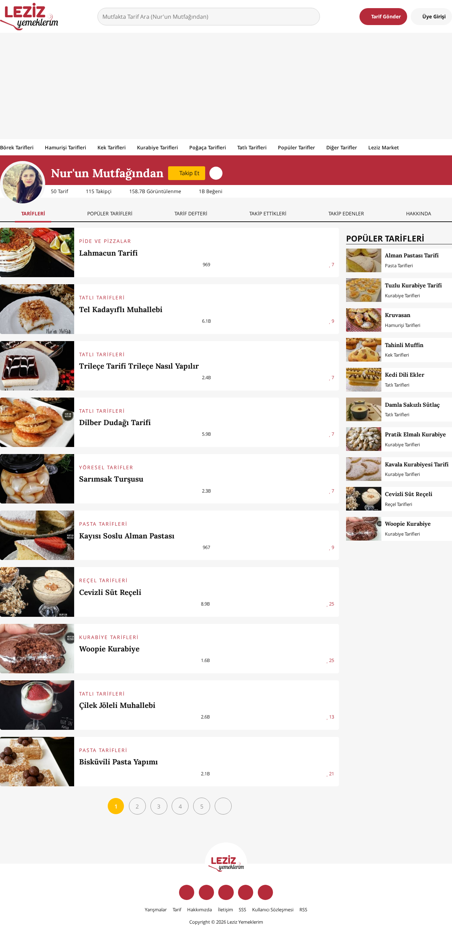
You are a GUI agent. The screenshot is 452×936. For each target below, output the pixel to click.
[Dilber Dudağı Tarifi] (37, 422)
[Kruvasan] (363, 320)
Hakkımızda (199, 909)
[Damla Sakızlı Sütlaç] (363, 409)
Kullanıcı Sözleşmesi (272, 909)
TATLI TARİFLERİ (102, 297)
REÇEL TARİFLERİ (103, 580)
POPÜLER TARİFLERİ (109, 213)
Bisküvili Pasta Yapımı (118, 762)
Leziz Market (383, 147)
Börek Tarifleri (17, 147)
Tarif (177, 909)
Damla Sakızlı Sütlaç (412, 404)
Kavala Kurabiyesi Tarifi (416, 464)
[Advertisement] (226, 85)
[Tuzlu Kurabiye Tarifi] (363, 290)
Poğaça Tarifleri (207, 147)
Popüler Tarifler (296, 147)
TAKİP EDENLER (346, 213)
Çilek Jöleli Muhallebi (117, 705)
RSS (303, 909)
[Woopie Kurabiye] (37, 648)
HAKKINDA (418, 213)
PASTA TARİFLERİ (103, 523)
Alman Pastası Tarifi (412, 255)
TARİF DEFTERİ (190, 213)
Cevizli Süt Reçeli (110, 592)
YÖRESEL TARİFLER (106, 467)
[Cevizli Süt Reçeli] (37, 591)
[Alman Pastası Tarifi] (363, 260)
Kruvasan (397, 314)
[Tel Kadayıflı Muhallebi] (37, 309)
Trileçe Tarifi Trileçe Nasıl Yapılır (139, 366)
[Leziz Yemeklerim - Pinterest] (265, 892)
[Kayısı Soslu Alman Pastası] (37, 535)
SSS (242, 909)
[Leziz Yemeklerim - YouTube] (245, 892)
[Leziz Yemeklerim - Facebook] (186, 892)
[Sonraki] (223, 806)
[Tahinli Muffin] (363, 350)
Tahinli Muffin (404, 344)
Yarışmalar (156, 909)
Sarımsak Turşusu (111, 479)
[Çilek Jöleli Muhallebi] (37, 705)
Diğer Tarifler (341, 147)
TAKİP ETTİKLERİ (267, 213)
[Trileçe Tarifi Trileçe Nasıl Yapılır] (37, 366)
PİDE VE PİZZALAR (105, 241)
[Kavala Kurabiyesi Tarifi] (363, 469)
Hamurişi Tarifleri (65, 147)
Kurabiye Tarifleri (157, 147)
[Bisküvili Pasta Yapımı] (37, 761)
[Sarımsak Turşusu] (37, 478)
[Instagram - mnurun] (215, 173)
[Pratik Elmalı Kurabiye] (363, 439)
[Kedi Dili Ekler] (363, 380)
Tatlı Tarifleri (252, 147)
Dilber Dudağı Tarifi (115, 422)
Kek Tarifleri (111, 147)
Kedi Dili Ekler (404, 374)
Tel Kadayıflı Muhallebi (120, 309)
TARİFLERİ (33, 213)
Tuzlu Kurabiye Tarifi (413, 285)
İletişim (225, 909)
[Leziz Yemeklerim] (29, 16)
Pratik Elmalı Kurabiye (415, 434)
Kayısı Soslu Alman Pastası (126, 536)
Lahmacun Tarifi (108, 253)
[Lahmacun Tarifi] (37, 252)
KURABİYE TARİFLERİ (109, 637)
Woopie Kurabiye (109, 649)
